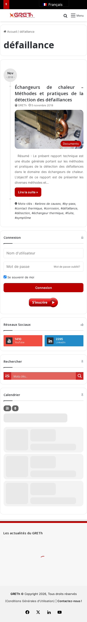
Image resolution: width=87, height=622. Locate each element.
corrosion (52, 208)
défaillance (69, 208)
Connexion (43, 288)
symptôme (24, 217)
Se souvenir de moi (20, 277)
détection (23, 213)
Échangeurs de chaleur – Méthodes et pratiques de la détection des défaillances (49, 93)
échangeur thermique (48, 213)
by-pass (69, 203)
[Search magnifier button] (79, 376)
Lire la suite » (28, 192)
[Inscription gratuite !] (43, 307)
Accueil (11, 31)
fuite (70, 213)
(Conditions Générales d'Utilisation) (30, 601)
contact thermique (29, 208)
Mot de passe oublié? (67, 266)
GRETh (22, 105)
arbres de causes (49, 203)
